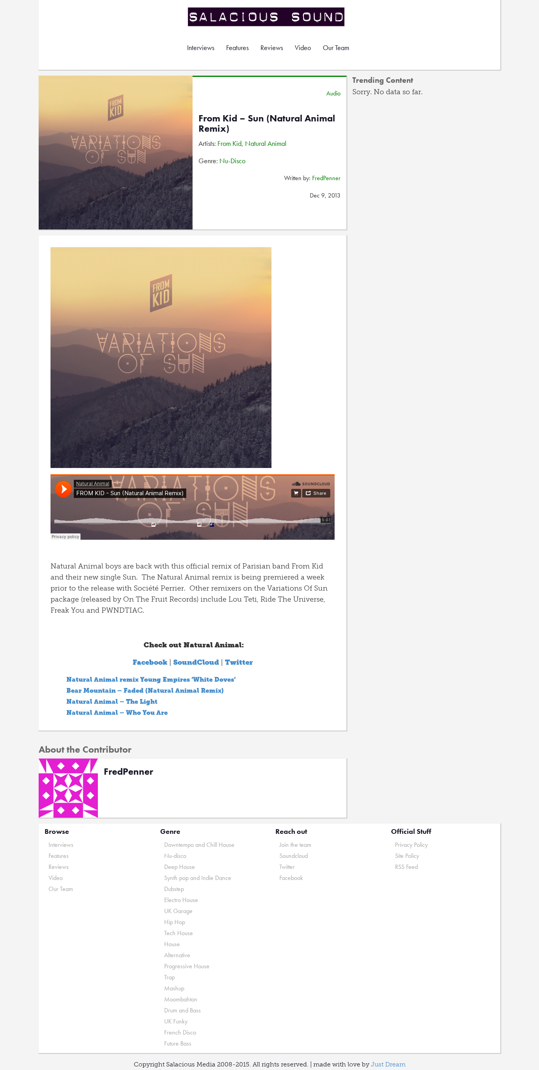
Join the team (295, 845)
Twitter (287, 867)
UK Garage (178, 911)
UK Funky (175, 1021)
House (172, 944)
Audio (333, 93)
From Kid (229, 143)
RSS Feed (406, 867)
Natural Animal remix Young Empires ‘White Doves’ (151, 679)
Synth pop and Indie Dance (197, 878)
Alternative (177, 955)
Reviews (271, 47)
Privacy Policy (411, 845)
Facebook (291, 878)
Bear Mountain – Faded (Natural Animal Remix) (145, 690)
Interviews (200, 47)
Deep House (179, 867)
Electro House (181, 900)
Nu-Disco (232, 160)
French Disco (180, 1032)
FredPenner (326, 178)
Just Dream (388, 1064)
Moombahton (180, 999)
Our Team (336, 47)
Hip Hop (174, 922)
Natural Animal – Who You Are (117, 712)
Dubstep (174, 889)
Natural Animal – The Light (111, 701)
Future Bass (177, 1043)
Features (237, 47)
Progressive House (187, 966)
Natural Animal (265, 143)
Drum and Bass (182, 1010)
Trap (169, 977)
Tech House (178, 933)
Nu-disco (175, 856)
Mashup (174, 988)
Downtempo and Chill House (199, 845)
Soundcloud (293, 856)
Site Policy (407, 856)
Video (303, 47)
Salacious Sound (267, 17)
